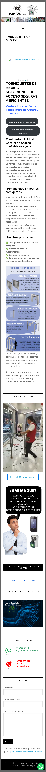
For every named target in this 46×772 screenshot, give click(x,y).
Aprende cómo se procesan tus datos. (25, 752)
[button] (18, 80)
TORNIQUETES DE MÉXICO (23, 9)
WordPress (25, 766)
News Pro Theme (26, 763)
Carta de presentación (23, 581)
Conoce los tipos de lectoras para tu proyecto (23, 567)
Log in (32, 766)
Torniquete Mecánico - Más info (23, 477)
